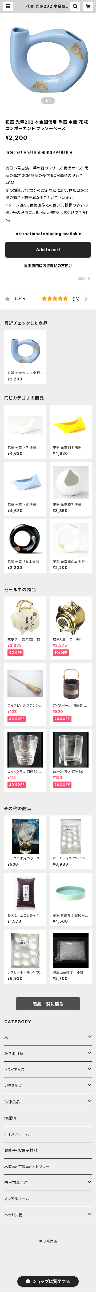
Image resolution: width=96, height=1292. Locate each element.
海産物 (10, 1118)
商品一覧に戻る (48, 1004)
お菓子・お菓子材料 (20, 1150)
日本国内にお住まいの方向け (48, 265)
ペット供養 (13, 1215)
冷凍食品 (12, 1102)
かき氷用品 (13, 1053)
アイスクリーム (16, 1134)
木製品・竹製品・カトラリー (26, 1166)
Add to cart (48, 249)
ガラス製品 (13, 1085)
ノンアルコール (17, 1198)
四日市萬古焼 (16, 1182)
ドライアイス (14, 1069)
